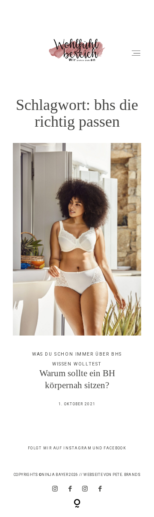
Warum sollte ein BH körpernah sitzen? (77, 280)
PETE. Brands (126, 474)
